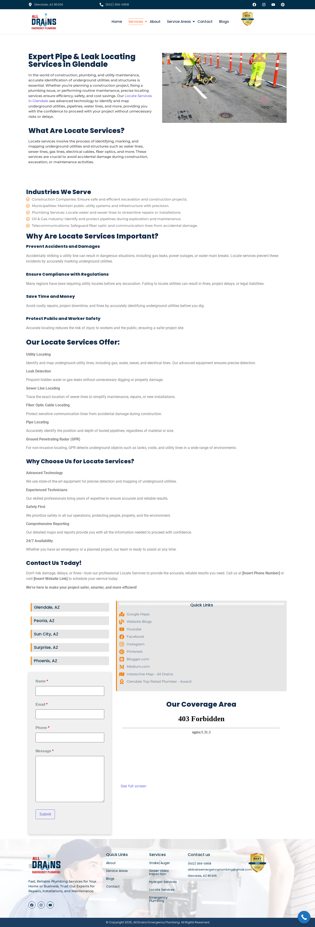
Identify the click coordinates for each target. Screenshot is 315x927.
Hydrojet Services (163, 882)
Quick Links (201, 605)
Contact (205, 21)
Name (42, 681)
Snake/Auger (159, 863)
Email (42, 704)
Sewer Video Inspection (159, 872)
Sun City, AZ (46, 634)
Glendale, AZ (47, 607)
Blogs (224, 21)
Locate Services (162, 889)
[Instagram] (41, 905)
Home (117, 21)
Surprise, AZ (46, 647)
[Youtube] (50, 905)
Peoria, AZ (44, 620)
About (155, 21)
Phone (42, 728)
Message (44, 751)
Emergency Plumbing (158, 899)
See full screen (133, 786)
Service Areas (179, 21)
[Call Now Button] (304, 917)
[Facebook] (32, 905)
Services (135, 21)
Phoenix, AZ (45, 661)
